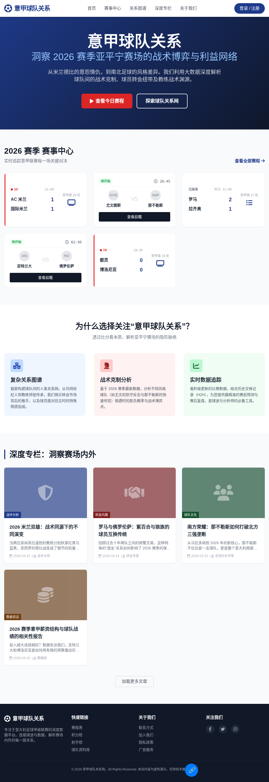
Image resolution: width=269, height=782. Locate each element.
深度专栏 (163, 8)
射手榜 (76, 742)
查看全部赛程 (248, 161)
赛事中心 (112, 8)
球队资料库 (80, 750)
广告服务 (146, 750)
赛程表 (76, 727)
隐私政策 (146, 742)
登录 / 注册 (250, 8)
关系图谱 (138, 8)
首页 (91, 8)
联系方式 (146, 727)
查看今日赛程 (110, 101)
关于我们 (188, 8)
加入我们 (146, 735)
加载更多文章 (134, 681)
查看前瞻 (134, 217)
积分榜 (76, 735)
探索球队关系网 (162, 101)
